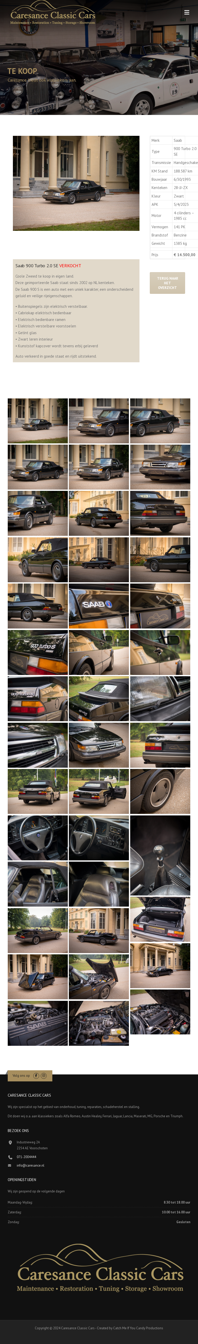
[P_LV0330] (38, 652)
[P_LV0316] (99, 513)
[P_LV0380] (99, 930)
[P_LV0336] (160, 698)
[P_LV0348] (99, 884)
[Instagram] (44, 1075)
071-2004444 (26, 1157)
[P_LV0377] (38, 976)
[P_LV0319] (99, 559)
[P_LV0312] (99, 467)
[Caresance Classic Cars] (53, 13)
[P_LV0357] (160, 745)
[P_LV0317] (160, 513)
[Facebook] (36, 1075)
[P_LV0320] (160, 559)
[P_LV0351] (99, 791)
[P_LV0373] (99, 976)
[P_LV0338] (99, 745)
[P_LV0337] (38, 745)
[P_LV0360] (99, 837)
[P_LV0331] (99, 652)
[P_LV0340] (160, 791)
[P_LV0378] (160, 965)
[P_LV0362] (160, 855)
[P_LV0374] (160, 1011)
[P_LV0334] (99, 698)
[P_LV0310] (160, 420)
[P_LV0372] (160, 919)
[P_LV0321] (38, 606)
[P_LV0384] (38, 930)
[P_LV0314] (38, 513)
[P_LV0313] (160, 467)
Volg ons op (21, 1075)
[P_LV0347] (38, 884)
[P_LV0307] (38, 420)
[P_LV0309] (99, 420)
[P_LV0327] (160, 606)
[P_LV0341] (38, 837)
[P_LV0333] (38, 698)
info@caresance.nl (30, 1165)
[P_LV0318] (38, 559)
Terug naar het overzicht (167, 283)
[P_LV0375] (38, 1023)
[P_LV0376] (99, 1023)
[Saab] (38, 467)
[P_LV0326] (99, 606)
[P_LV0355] (38, 791)
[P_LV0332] (160, 652)
